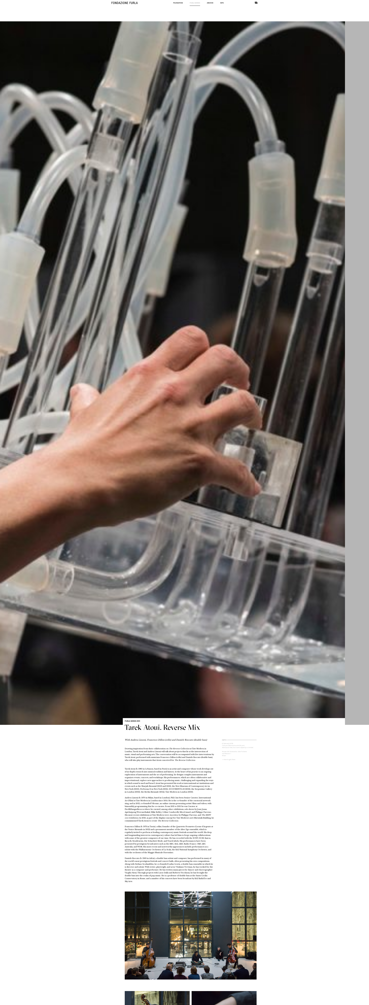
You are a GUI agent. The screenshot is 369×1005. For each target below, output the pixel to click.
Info (222, 3)
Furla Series (195, 3)
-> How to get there (228, 759)
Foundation (178, 3)
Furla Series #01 (132, 721)
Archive (210, 3)
